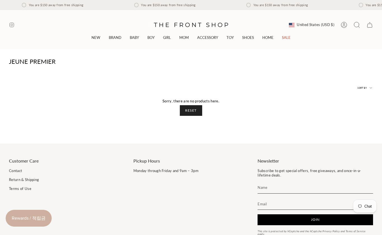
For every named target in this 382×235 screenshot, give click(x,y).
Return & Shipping (24, 179)
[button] (115, 37)
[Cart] (369, 25)
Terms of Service (356, 231)
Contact (15, 170)
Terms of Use (20, 188)
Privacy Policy (331, 231)
